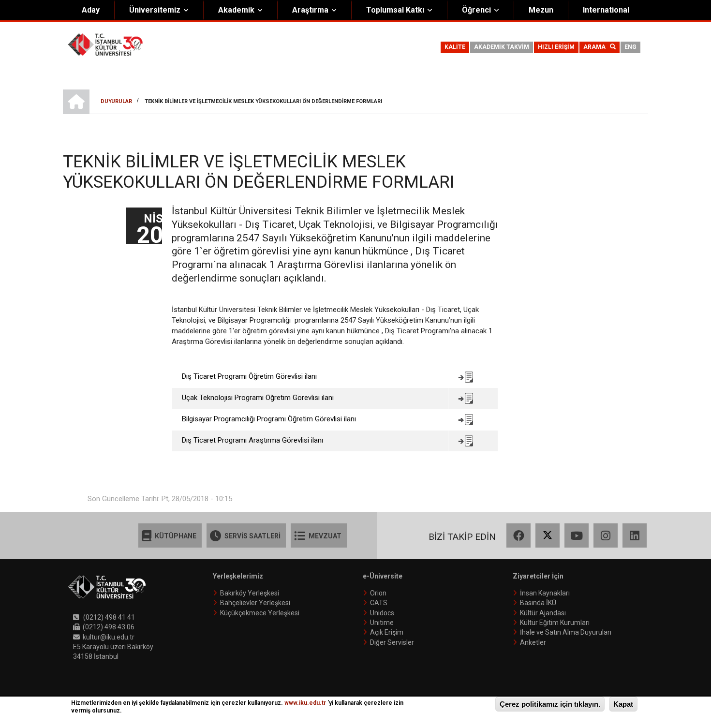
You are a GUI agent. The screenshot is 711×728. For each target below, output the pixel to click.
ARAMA (596, 47)
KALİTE (454, 47)
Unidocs (382, 613)
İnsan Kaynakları (545, 593)
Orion (378, 593)
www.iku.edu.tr (305, 702)
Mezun (541, 10)
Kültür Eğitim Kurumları (555, 622)
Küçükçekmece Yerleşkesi (259, 613)
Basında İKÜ (538, 603)
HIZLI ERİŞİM (556, 47)
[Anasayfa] (105, 44)
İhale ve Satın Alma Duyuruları (565, 632)
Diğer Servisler (392, 642)
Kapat (623, 704)
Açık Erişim (386, 632)
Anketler (533, 642)
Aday (91, 10)
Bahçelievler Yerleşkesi (255, 603)
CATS (378, 603)
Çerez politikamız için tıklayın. (550, 704)
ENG (630, 47)
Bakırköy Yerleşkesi (249, 593)
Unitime (382, 622)
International (606, 10)
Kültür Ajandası (543, 613)
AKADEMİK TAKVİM (501, 47)
